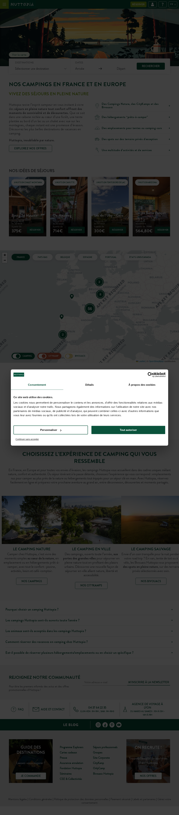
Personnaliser (48, 429)
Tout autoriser (128, 429)
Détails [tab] (89, 384)
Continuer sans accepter (27, 439)
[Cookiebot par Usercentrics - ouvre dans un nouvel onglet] (150, 374)
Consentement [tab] (37, 384)
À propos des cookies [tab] (141, 384)
